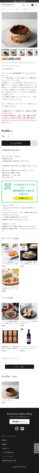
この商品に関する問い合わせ (11, 150)
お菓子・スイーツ (27, 9)
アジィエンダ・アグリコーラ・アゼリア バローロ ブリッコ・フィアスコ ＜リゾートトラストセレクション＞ (28, 349)
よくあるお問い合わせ (8, 452)
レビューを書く (19, 367)
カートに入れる (16, 143)
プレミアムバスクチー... (8, 400)
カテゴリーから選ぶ (14, 9)
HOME (4, 9)
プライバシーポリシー (8, 456)
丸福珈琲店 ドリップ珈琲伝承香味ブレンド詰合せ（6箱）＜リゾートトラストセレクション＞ (10, 348)
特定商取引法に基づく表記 (9, 460)
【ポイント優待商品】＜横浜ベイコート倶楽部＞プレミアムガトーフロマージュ (28, 263)
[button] (3, 30)
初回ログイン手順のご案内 (20, 1)
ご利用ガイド (5, 448)
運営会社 (4, 440)
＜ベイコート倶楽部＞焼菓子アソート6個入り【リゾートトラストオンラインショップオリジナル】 (10, 324)
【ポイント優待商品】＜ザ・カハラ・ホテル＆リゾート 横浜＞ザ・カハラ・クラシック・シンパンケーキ (10, 264)
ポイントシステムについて (9, 436)
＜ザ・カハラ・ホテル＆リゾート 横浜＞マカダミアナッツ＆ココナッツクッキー (10, 289)
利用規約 (4, 444)
